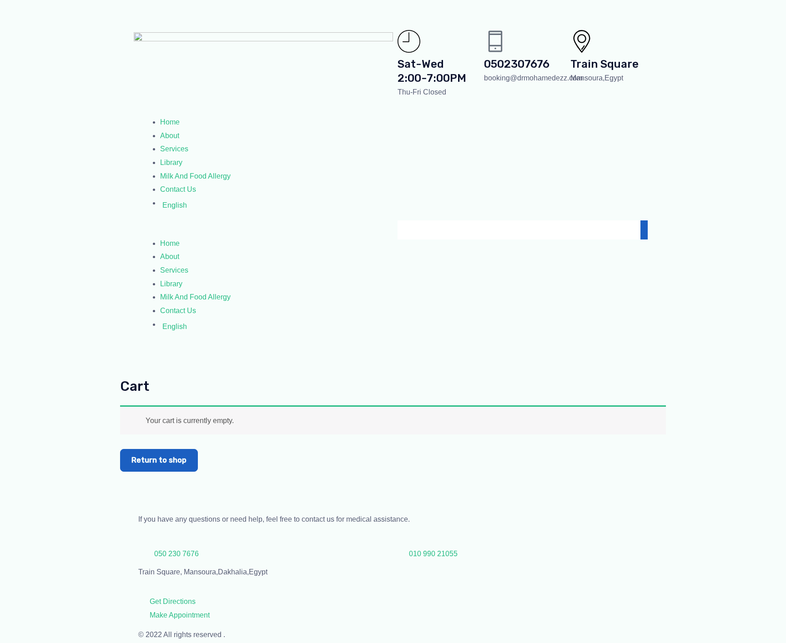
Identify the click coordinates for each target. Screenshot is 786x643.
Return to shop (158, 460)
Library (171, 162)
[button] (263, 230)
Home (170, 122)
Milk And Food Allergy (195, 176)
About (169, 136)
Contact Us (178, 189)
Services (174, 149)
